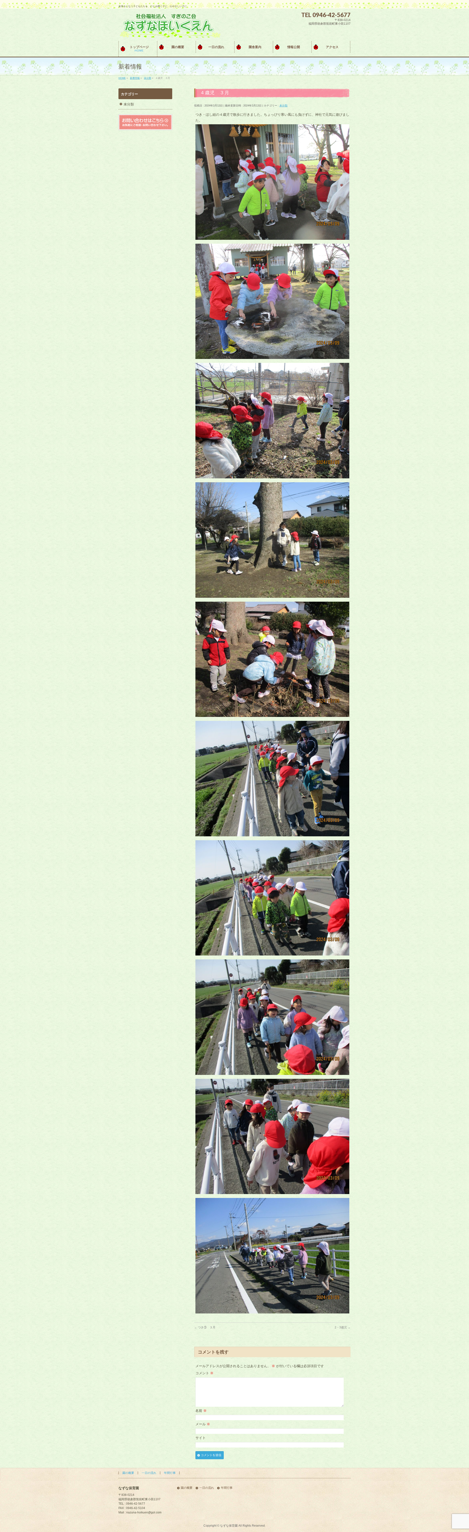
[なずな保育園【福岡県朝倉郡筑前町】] (169, 32)
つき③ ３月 (204, 1327)
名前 (201, 1411)
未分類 (283, 105)
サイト (200, 1438)
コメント (204, 1373)
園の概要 (128, 1472)
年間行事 (170, 1472)
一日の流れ (149, 1472)
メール (202, 1424)
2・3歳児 (343, 1327)
